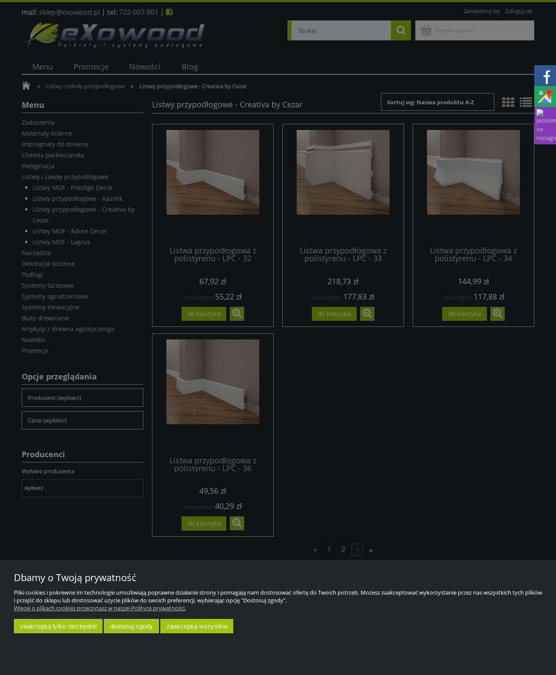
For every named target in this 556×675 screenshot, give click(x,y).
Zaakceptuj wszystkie (197, 626)
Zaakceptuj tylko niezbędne (58, 626)
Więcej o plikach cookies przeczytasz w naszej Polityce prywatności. (100, 608)
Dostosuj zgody (131, 626)
